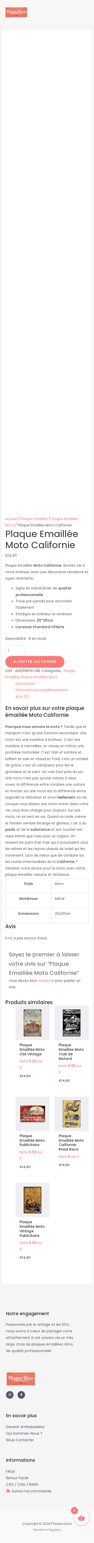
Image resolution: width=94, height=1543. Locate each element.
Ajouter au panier (34, 661)
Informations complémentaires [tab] (42, 690)
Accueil (11, 519)
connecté (46, 980)
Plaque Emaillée (34, 519)
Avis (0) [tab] (22, 696)
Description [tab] (25, 683)
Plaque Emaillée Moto (39, 677)
